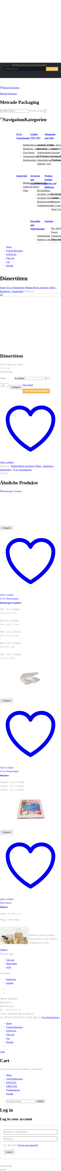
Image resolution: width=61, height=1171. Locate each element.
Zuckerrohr (21, 176)
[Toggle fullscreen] (7, 1166)
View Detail (28, 385)
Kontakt (9, 266)
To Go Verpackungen (22, 470)
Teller (25, 190)
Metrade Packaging (8, 93)
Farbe (3, 378)
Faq (8, 262)
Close (2, 1052)
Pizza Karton (28, 152)
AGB (8, 967)
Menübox (4, 775)
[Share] (4, 1166)
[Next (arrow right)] (4, 1169)
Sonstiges (49, 221)
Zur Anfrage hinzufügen (36, 391)
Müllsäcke (55, 202)
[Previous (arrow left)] (1, 1169)
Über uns (10, 258)
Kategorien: (5, 466)
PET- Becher (42, 156)
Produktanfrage (13, 1090)
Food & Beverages (14, 251)
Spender (54, 198)
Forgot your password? (28, 1145)
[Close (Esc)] (1, 1166)
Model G (4, 907)
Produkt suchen (36, 111)
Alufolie (55, 149)
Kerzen (54, 232)
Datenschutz (11, 963)
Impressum (11, 979)
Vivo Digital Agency (51, 1017)
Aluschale (55, 152)
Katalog (3, 950)
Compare (16, 387)
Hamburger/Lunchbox (10, 603)
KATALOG (11, 254)
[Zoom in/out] (10, 1166)
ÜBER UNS (11, 1086)
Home (9, 247)
